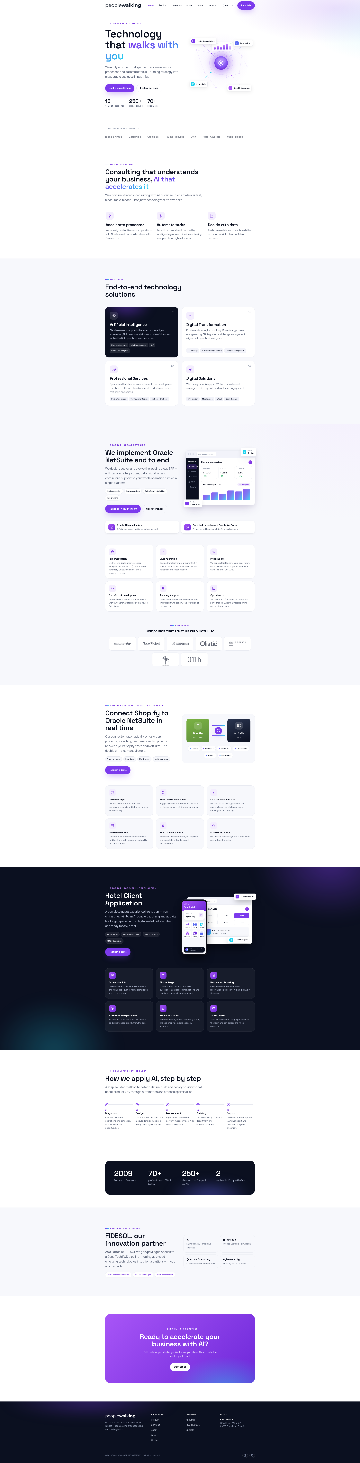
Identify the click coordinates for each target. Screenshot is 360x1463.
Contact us (180, 1366)
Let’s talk (246, 5)
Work (200, 5)
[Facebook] (252, 1455)
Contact (212, 5)
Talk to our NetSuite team (123, 508)
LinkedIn (190, 1430)
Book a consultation (120, 88)
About (189, 5)
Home (151, 5)
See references (155, 508)
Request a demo (118, 769)
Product (163, 5)
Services (177, 5)
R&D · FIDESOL (193, 1424)
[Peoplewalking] (123, 5)
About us (190, 1419)
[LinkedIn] (245, 1455)
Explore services (149, 88)
